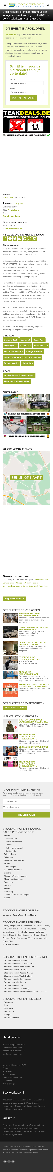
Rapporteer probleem (14, 598)
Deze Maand (30, 915)
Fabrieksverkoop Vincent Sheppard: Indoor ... (33, 643)
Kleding (7, 835)
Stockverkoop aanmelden (14, 1044)
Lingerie (8, 845)
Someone (28, 926)
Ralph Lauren (23, 935)
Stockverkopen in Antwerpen (16, 960)
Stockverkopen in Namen (15, 982)
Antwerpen (8, 1002)
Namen (18, 1106)
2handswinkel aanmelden (14, 1051)
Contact (6, 1068)
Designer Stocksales (13, 870)
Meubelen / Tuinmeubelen (15, 876)
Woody (43, 929)
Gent (6, 1005)
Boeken (7, 885)
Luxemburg (32, 1106)
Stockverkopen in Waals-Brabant (18, 976)
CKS (5, 929)
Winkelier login (9, 1084)
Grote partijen (10, 866)
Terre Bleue (13, 929)
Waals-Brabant (32, 1103)
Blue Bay (37, 926)
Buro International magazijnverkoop (30, 614)
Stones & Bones (9, 932)
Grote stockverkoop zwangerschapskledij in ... (33, 721)
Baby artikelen (10, 854)
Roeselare (8, 1008)
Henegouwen (8, 1106)
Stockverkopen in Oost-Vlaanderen (19, 963)
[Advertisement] (26, 164)
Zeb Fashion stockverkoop (33, 747)
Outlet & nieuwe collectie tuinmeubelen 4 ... (33, 628)
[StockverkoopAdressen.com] (26, 4)
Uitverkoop (8, 891)
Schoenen (8, 857)
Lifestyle (7, 873)
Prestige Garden (11, 363)
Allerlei (7, 863)
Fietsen (7, 888)
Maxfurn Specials (33, 357)
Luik (24, 1106)
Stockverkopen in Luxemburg (16, 988)
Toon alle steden (12, 1018)
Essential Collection (13, 351)
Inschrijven (26, 814)
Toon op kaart (18, 203)
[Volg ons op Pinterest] (13, 1161)
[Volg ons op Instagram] (9, 1161)
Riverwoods (25, 929)
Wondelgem (13, 210)
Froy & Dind (8, 941)
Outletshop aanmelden (12, 1048)
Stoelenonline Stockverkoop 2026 (29, 658)
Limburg (6, 1103)
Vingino (31, 938)
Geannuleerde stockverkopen (16, 895)
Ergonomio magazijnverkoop (28, 673)
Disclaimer (7, 1081)
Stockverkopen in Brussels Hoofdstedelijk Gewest (25, 991)
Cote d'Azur (38, 340)
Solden (7, 898)
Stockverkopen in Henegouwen (17, 979)
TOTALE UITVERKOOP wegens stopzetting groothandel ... (34, 685)
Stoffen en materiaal (14, 848)
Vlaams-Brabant (18, 1103)
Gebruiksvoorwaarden (12, 1077)
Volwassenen (11, 838)
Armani (39, 938)
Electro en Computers (13, 879)
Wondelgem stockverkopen (16, 381)
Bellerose (40, 932)
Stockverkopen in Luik (13, 985)
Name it (12, 935)
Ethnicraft (25, 340)
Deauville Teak (41, 346)
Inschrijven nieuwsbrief (12, 1054)
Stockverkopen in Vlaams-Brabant (18, 973)
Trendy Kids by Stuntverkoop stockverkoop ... (28, 737)
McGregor (35, 935)
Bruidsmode (10, 851)
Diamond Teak (10, 340)
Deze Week (18, 915)
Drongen (8, 1014)
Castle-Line (25, 346)
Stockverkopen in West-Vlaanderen (19, 966)
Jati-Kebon (28, 363)
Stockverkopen (26, 957)
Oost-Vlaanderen (20, 1100)
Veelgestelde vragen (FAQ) (14, 1065)
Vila (45, 938)
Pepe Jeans (21, 938)
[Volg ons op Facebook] (5, 1161)
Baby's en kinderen (13, 842)
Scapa (31, 932)
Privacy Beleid (9, 1074)
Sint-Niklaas (9, 1011)
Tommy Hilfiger (9, 926)
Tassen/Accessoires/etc (14, 860)
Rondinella (22, 932)
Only (13, 938)
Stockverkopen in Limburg (15, 970)
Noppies (34, 929)
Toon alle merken (11, 944)
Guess (46, 926)
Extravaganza (10, 346)
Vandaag (7, 915)
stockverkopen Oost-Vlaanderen (19, 375)
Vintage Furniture (34, 351)
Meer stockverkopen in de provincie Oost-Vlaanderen (26, 586)
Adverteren (7, 1071)
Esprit (5, 935)
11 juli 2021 (8, 197)
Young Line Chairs (12, 357)
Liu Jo (19, 926)
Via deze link (10, 35)
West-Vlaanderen (36, 1100)
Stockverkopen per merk (22, 922)
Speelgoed (8, 882)
